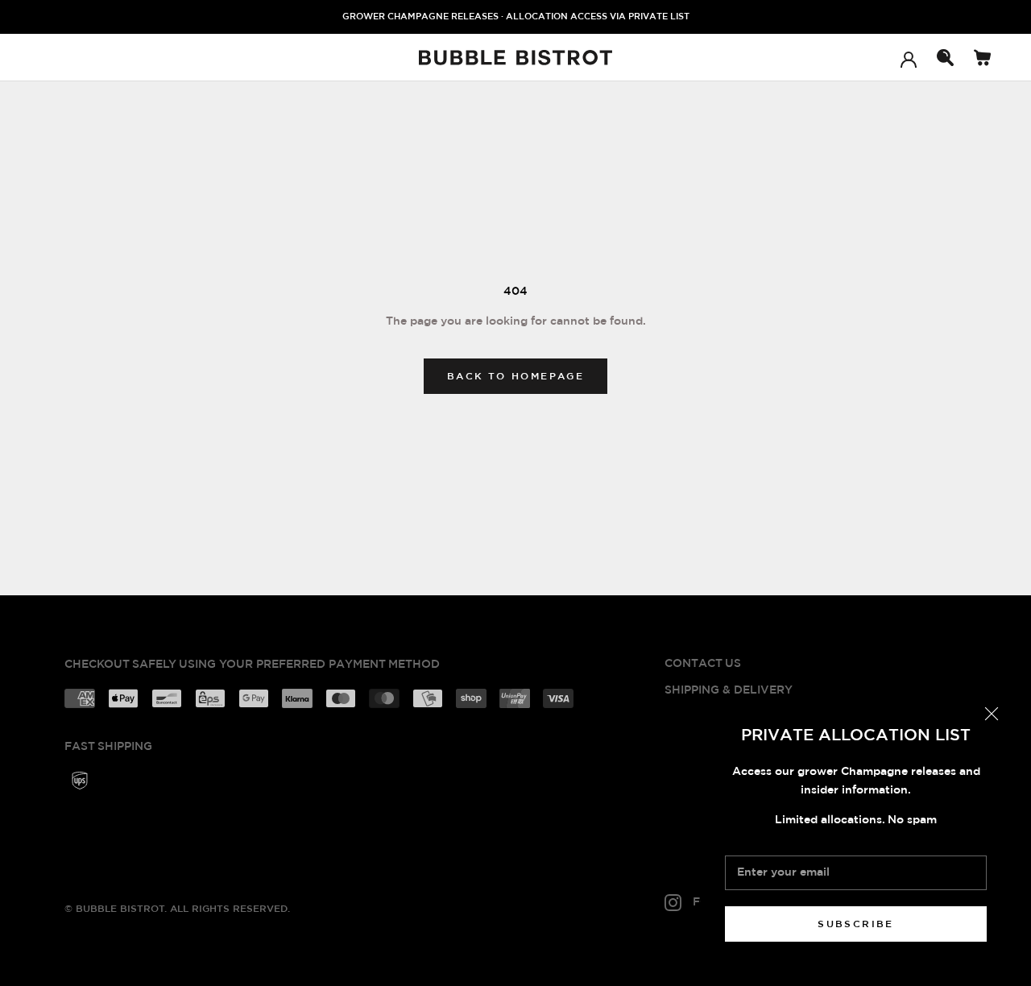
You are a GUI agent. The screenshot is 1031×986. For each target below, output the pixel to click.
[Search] (945, 57)
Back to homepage (515, 376)
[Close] (991, 713)
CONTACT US (703, 663)
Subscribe (856, 924)
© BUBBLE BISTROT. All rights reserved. (177, 909)
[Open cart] (982, 57)
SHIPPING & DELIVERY (729, 690)
